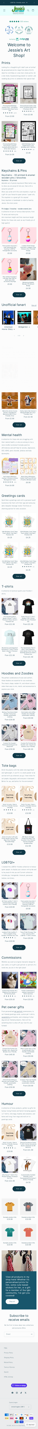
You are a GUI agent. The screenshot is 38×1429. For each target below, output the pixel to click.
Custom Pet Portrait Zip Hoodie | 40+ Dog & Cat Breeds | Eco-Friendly (28, 744)
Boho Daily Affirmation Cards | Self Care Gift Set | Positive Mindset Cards (28, 478)
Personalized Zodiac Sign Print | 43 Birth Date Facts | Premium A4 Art (28, 107)
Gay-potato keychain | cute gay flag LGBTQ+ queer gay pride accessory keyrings (10, 279)
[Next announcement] (34, 2)
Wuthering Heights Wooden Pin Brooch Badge (28, 284)
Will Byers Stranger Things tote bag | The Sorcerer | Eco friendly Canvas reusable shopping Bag (28, 840)
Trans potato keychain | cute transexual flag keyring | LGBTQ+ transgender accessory (9, 248)
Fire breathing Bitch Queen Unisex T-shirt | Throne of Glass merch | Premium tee (9, 619)
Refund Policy (8, 1362)
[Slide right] (23, 335)
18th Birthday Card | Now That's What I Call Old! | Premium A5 (10, 533)
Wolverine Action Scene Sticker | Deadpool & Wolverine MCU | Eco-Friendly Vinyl (9, 413)
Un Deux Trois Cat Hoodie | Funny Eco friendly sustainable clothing (28, 1081)
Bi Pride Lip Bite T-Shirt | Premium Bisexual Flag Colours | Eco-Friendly (10, 902)
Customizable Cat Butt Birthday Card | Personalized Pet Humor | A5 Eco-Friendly (28, 1177)
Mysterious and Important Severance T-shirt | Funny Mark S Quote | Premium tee (10, 650)
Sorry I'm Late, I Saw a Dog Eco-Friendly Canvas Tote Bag (28, 806)
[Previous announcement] (4, 2)
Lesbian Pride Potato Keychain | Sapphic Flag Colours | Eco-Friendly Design (28, 248)
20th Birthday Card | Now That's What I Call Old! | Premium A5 (28, 533)
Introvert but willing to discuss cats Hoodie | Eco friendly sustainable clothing (10, 1082)
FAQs (5, 1348)
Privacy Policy (8, 1353)
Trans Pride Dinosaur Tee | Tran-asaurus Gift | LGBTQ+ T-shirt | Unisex (28, 933)
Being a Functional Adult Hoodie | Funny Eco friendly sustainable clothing (9, 714)
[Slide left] (14, 335)
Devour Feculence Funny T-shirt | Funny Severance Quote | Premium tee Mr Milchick (28, 1145)
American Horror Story (7, 328)
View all (19, 161)
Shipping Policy (9, 1357)
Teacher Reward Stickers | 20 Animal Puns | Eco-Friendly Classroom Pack (28, 382)
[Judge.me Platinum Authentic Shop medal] (9, 30)
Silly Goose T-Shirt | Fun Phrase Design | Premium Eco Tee (10, 1176)
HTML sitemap (8, 1377)
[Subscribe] (31, 1334)
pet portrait (18, 1011)
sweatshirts (6, 1017)
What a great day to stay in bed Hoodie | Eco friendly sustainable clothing (28, 1051)
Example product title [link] (9, 1217)
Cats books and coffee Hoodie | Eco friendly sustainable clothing (28, 713)
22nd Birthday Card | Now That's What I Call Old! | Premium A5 (28, 562)
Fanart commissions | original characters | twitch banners (28, 992)
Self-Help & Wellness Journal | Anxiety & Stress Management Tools (10, 478)
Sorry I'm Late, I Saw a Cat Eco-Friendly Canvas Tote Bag (10, 806)
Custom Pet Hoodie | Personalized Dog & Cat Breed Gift (9, 744)
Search (6, 1372)
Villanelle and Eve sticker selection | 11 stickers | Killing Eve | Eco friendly (10, 382)
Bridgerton (23, 327)
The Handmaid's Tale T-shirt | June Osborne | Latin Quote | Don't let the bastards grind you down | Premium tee (28, 651)
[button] (4, 10)
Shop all (12, 1301)
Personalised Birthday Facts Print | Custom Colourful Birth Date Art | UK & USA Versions (10, 146)
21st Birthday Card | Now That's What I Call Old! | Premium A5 (10, 562)
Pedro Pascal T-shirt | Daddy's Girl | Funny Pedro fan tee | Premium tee (28, 619)
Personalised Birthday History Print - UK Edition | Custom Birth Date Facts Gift (10, 108)
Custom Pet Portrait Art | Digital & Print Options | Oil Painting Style (9, 992)
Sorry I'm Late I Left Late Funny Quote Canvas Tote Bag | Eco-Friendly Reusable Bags (10, 839)
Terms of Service (9, 1367)
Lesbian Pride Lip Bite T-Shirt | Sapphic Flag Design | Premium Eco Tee (10, 933)
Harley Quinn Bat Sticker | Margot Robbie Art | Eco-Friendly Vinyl (28, 412)
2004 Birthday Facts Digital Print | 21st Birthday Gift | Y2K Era (28, 145)
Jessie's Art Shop (16, 1425)
